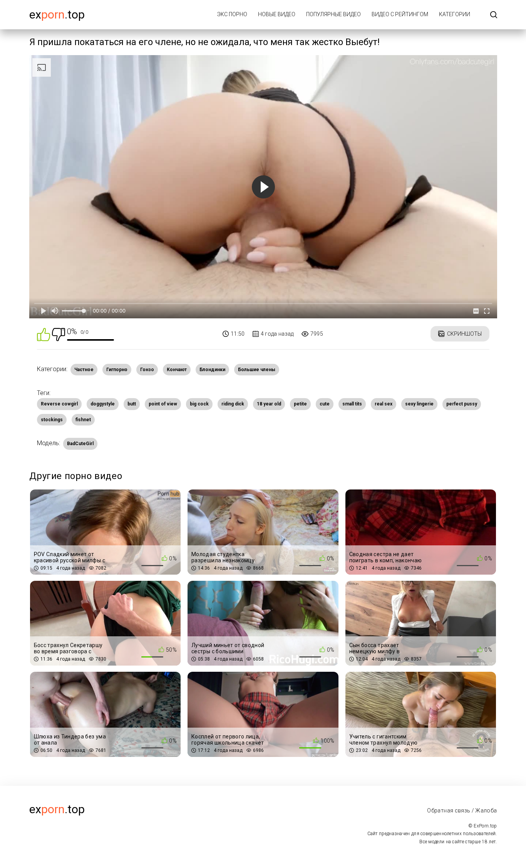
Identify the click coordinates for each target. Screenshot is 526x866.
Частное (84, 369)
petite (300, 404)
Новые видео (276, 14)
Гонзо (147, 369)
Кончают (177, 369)
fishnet (83, 419)
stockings (52, 419)
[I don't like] (58, 334)
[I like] (43, 334)
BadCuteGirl (80, 443)
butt (131, 404)
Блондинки (212, 369)
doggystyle (102, 404)
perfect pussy (461, 404)
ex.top (57, 809)
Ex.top (57, 14)
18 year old (269, 404)
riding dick (232, 404)
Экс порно (232, 14)
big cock (199, 404)
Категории (454, 14)
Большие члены (256, 369)
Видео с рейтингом (400, 14)
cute (325, 404)
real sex (383, 404)
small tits (352, 404)
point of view (163, 404)
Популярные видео (333, 14)
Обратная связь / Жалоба (462, 810)
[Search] (493, 15)
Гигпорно (116, 369)
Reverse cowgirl (59, 404)
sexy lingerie (419, 404)
